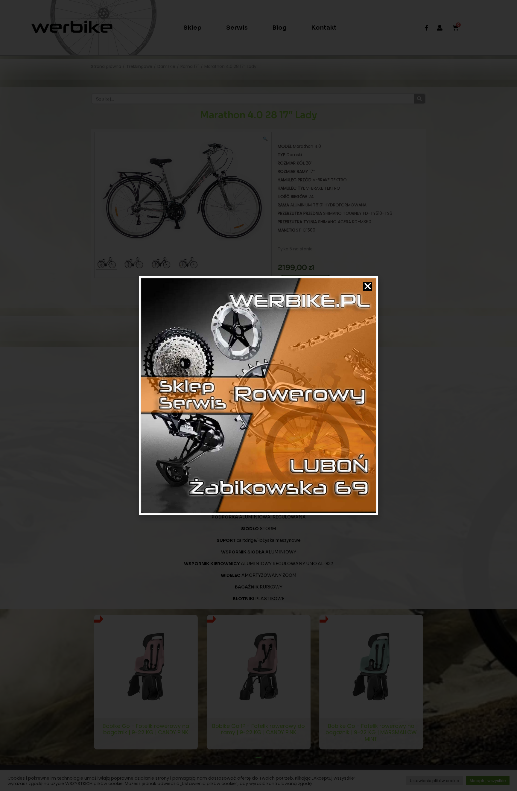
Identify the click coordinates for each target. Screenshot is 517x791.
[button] (367, 286)
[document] (258, 395)
